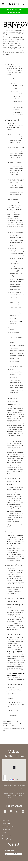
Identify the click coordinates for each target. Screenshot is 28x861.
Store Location (6, 836)
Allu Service (6, 823)
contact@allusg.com (12, 717)
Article (4, 833)
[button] (3, 3)
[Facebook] (5, 811)
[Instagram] (11, 811)
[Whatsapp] (17, 811)
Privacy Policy (6, 839)
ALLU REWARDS (7, 829)
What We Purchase (8, 826)
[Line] (23, 811)
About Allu (5, 820)
